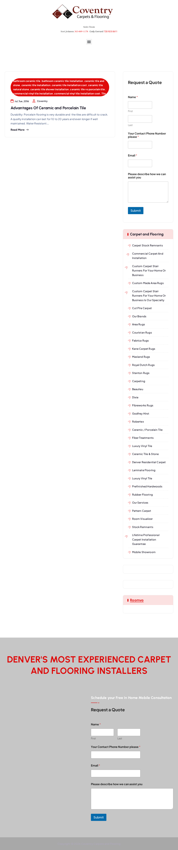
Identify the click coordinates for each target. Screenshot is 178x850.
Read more (18, 129)
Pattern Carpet (141, 510)
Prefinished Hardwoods (147, 486)
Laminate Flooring (143, 470)
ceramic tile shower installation (49, 89)
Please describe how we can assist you (147, 175)
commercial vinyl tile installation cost (77, 93)
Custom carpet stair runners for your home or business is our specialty (149, 295)
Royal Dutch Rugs (143, 364)
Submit (136, 210)
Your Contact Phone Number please (147, 135)
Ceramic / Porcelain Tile (147, 429)
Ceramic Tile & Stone (145, 453)
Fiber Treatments (143, 437)
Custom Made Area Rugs (148, 283)
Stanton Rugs (140, 372)
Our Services (140, 502)
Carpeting (138, 381)
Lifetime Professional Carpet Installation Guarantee (146, 539)
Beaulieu (137, 389)
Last (130, 125)
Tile (104, 93)
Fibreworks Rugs (142, 405)
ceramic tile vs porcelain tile (87, 89)
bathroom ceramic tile (26, 80)
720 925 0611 (111, 31)
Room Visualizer (142, 518)
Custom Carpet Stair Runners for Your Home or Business (149, 270)
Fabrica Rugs (140, 340)
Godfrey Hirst (140, 413)
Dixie (135, 397)
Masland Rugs (141, 356)
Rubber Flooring (142, 494)
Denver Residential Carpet (149, 462)
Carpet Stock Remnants (147, 245)
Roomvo (137, 600)
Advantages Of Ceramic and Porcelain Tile (48, 108)
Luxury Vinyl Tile (142, 445)
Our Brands (139, 316)
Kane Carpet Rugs (143, 348)
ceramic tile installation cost (69, 85)
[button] (89, 42)
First (130, 111)
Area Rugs (138, 324)
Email (132, 155)
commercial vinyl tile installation (33, 93)
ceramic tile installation (36, 85)
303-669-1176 (81, 31)
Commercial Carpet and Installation (147, 256)
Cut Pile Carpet (142, 308)
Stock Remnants (142, 527)
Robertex (138, 421)
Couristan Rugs (142, 332)
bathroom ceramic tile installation (62, 80)
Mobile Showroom (144, 552)
